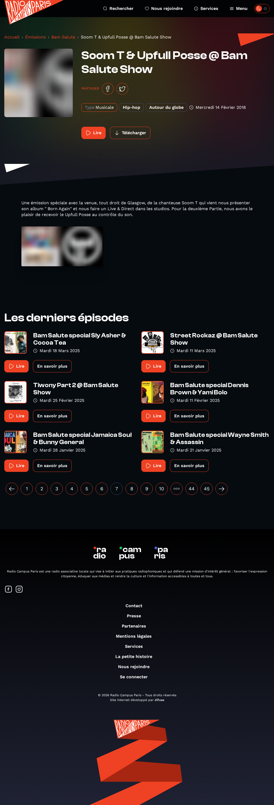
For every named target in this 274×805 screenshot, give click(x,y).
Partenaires (134, 626)
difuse (159, 700)
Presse (134, 615)
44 (192, 488)
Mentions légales (134, 636)
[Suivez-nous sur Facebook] (8, 589)
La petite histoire (133, 656)
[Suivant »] (221, 489)
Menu (242, 8)
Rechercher (121, 8)
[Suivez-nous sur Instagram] (19, 589)
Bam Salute (63, 37)
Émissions (35, 37)
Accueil (12, 37)
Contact (133, 605)
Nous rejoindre (167, 8)
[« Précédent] (12, 489)
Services (209, 8)
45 (207, 488)
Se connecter (134, 676)
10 (161, 488)
